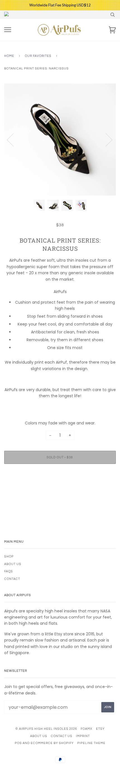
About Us (12, 564)
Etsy (100, 728)
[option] (60, 139)
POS (18, 743)
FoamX (86, 728)
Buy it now (60, 474)
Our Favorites (38, 55)
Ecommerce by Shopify (52, 743)
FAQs (8, 571)
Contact (12, 578)
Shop (9, 556)
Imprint (83, 736)
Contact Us (61, 736)
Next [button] (105, 139)
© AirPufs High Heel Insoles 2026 (46, 728)
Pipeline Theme (91, 743)
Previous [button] (13, 139)
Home (9, 55)
